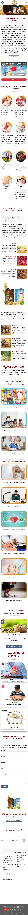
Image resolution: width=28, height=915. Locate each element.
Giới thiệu (14, 909)
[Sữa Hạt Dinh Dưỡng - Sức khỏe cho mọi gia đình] (14, 2)
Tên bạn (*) (4, 750)
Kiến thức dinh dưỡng (11, 910)
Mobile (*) (3, 756)
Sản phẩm (19, 909)
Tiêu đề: (3, 768)
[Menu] (2, 2)
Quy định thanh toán (22, 852)
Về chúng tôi (19, 910)
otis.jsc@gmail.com (8, 869)
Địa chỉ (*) (3, 762)
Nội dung (3, 774)
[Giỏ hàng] (26, 2)
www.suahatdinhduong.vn (9, 874)
